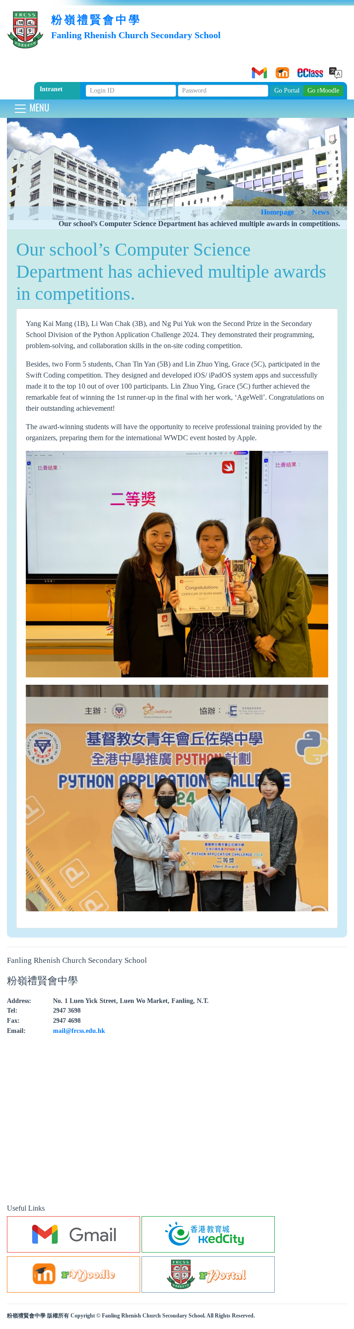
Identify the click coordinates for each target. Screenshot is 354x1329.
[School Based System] (304, 69)
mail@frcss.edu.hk (79, 1030)
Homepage (277, 212)
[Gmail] (257, 69)
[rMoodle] (280, 69)
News (320, 212)
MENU (38, 107)
